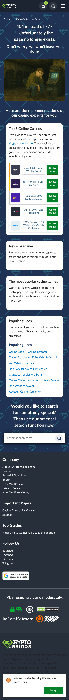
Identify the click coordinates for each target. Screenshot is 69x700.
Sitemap (7, 514)
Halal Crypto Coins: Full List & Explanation (28, 532)
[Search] (53, 6)
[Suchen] (59, 438)
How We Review (12, 484)
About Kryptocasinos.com (18, 467)
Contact (7, 471)
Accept (53, 690)
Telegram (7, 563)
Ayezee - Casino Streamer (25, 391)
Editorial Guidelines (14, 475)
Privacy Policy (11, 488)
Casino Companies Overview (20, 510)
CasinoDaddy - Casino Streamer (28, 351)
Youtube (7, 550)
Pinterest (8, 559)
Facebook (8, 555)
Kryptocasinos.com (21, 143)
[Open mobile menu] (63, 6)
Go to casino (52, 170)
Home (9, 19)
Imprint (7, 479)
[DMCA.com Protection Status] (48, 609)
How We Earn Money (15, 492)
